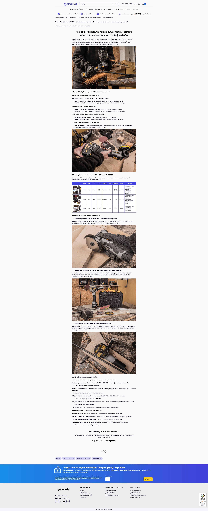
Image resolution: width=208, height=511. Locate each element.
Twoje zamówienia (135, 490)
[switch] (202, 505)
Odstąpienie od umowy (111, 495)
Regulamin (83, 497)
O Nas (82, 490)
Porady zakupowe (79, 26)
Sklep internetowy (103, 509)
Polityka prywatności (86, 495)
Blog (66, 17)
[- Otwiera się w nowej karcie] (56, 501)
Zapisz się (148, 479)
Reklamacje (108, 494)
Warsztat (87, 26)
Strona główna (59, 17)
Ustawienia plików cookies (137, 495)
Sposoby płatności (110, 490)
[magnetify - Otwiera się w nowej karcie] (63, 489)
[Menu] (205, 494)
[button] (116, 4)
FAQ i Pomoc (84, 492)
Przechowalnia (134, 494)
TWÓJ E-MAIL (108, 476)
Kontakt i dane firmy (86, 494)
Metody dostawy (110, 492)
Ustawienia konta (135, 492)
